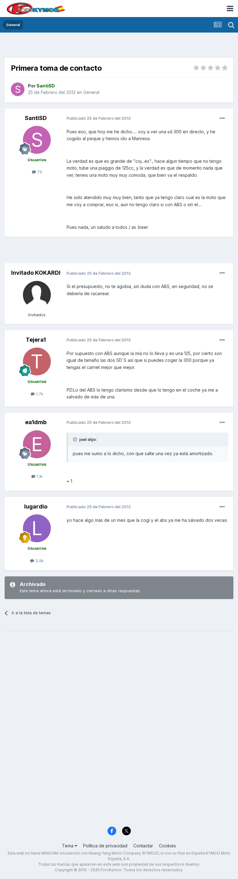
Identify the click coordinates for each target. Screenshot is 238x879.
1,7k (39, 393)
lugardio (35, 506)
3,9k (39, 560)
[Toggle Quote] (75, 439)
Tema (68, 845)
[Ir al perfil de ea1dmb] (37, 444)
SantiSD (36, 118)
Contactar (143, 845)
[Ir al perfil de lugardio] (37, 528)
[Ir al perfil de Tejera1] (37, 361)
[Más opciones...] (222, 118)
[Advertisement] (119, 46)
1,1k (39, 476)
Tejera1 (36, 339)
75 (39, 171)
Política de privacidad (105, 845)
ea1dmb (35, 422)
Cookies (167, 845)
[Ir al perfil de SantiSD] (17, 89)
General (91, 92)
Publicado (99, 118)
